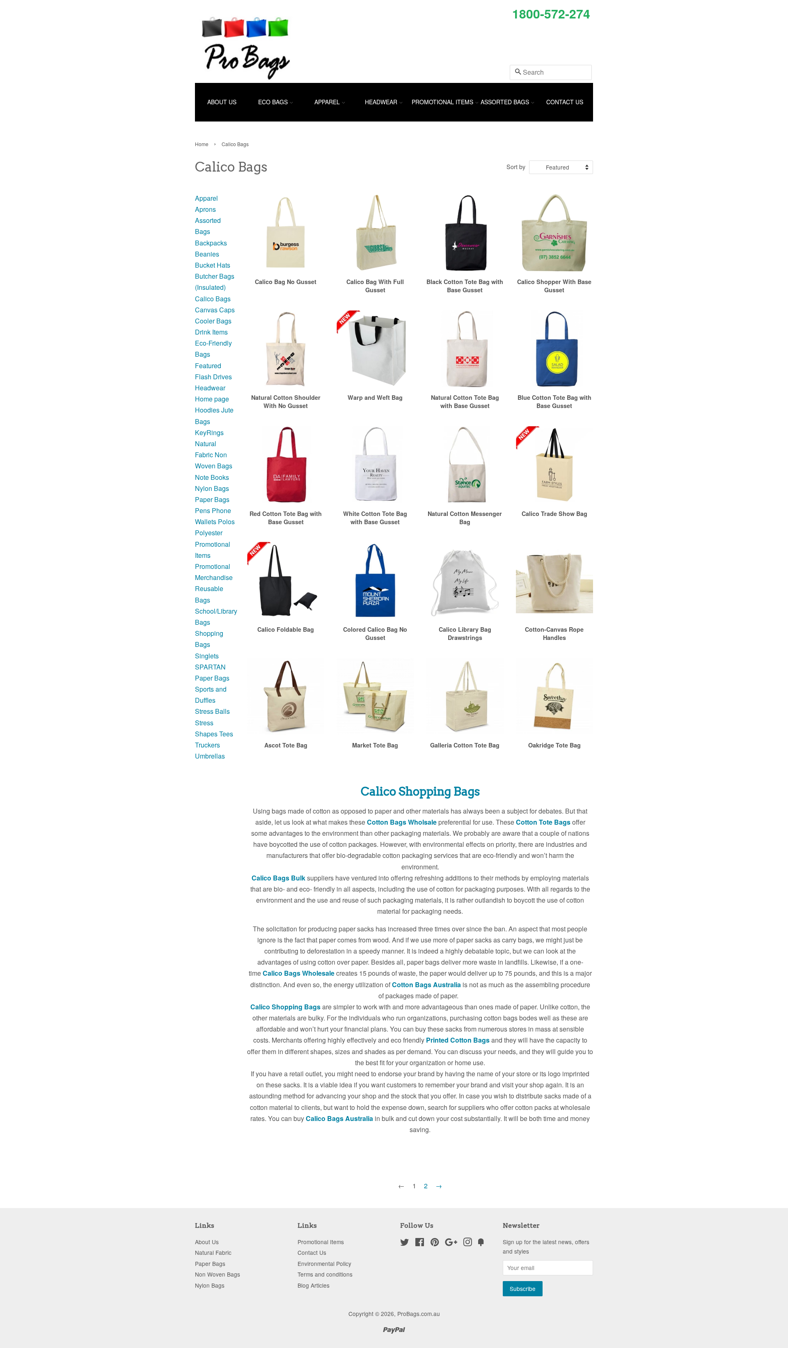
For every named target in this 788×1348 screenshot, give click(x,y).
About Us (221, 102)
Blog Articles (314, 1285)
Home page (212, 398)
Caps (227, 309)
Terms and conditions (325, 1274)
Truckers (207, 745)
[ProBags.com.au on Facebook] (419, 1243)
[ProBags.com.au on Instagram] (467, 1243)
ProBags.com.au (418, 1313)
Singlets (207, 655)
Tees (226, 733)
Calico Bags (213, 298)
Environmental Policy (324, 1263)
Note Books (212, 477)
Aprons (205, 209)
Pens (202, 510)
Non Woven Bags (217, 1274)
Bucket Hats (212, 265)
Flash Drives (213, 376)
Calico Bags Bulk (278, 878)
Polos (226, 521)
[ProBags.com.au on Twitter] (404, 1243)
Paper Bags (212, 499)
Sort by (515, 166)
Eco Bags (273, 102)
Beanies (207, 254)
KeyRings (209, 432)
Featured (208, 365)
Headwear (382, 102)
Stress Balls (212, 711)
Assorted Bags (506, 102)
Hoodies (207, 410)
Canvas (206, 309)
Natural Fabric (213, 1252)
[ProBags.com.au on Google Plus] (451, 1243)
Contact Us (564, 102)
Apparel (327, 102)
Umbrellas (210, 756)
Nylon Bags (212, 488)
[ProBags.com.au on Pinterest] (434, 1243)
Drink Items (211, 332)
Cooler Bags (213, 321)
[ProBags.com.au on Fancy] (481, 1243)
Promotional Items (443, 102)
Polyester (208, 532)
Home (201, 143)
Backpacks (211, 243)
